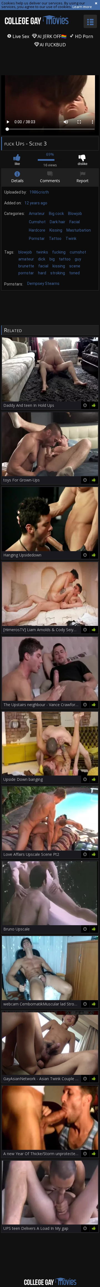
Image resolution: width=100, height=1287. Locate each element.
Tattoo (55, 238)
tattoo (65, 259)
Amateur (37, 213)
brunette (26, 266)
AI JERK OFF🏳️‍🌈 (51, 36)
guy (78, 259)
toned (74, 273)
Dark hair (57, 222)
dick (41, 259)
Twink (71, 238)
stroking (57, 273)
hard (42, 273)
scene (74, 266)
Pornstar (37, 238)
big (52, 259)
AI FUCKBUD (52, 45)
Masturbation (78, 230)
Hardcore (37, 230)
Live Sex (20, 36)
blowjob (25, 252)
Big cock (56, 213)
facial (43, 266)
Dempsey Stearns (43, 283)
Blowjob (75, 213)
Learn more (82, 6)
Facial (74, 222)
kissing (58, 266)
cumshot (78, 252)
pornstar (26, 273)
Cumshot (37, 222)
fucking (59, 252)
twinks (42, 252)
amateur (26, 259)
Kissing (55, 230)
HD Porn (83, 36)
